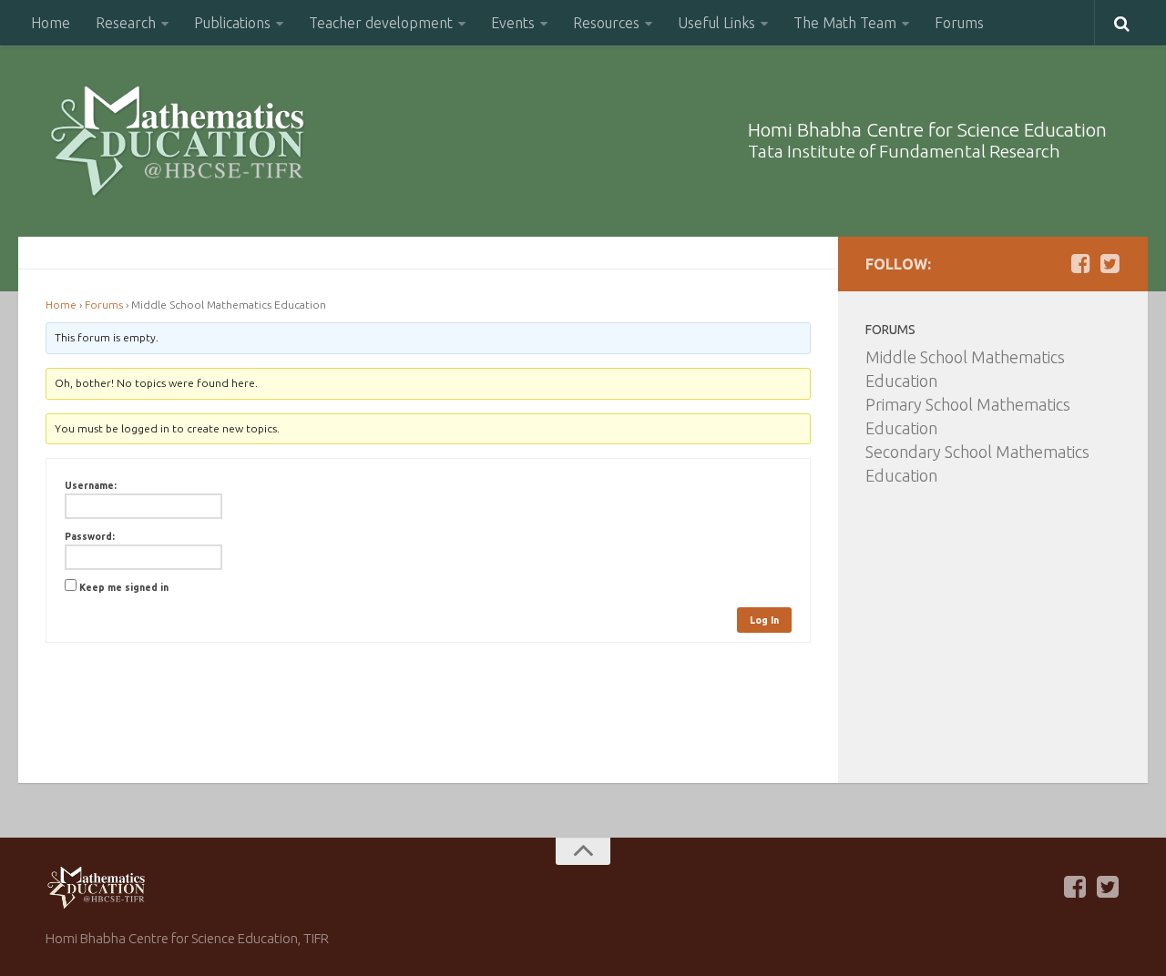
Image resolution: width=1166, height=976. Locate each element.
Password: (90, 536)
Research (126, 23)
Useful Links (716, 23)
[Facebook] (1080, 263)
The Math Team (844, 23)
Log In (764, 620)
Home (50, 23)
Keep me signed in (124, 587)
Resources (606, 23)
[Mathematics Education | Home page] (177, 141)
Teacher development (381, 23)
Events (513, 23)
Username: (91, 485)
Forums (959, 23)
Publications (232, 23)
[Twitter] (1109, 263)
